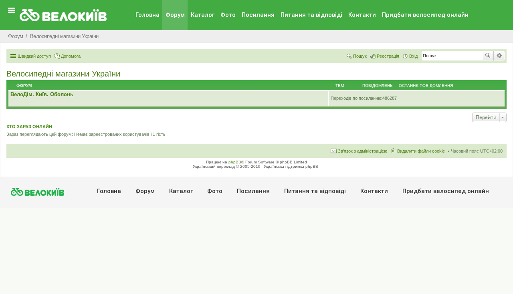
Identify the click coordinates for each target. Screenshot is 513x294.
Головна (147, 14)
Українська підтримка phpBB (291, 166)
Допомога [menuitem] (71, 56)
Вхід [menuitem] (413, 56)
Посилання (258, 14)
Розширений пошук (499, 55)
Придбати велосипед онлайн (425, 14)
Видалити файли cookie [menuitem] (421, 151)
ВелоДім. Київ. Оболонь (41, 94)
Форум (175, 14)
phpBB (234, 162)
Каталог (202, 14)
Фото (228, 14)
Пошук (488, 55)
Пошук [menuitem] (360, 56)
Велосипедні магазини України (63, 73)
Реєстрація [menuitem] (388, 56)
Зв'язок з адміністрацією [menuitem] (362, 151)
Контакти (362, 14)
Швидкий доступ (34, 56)
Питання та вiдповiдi (311, 14)
